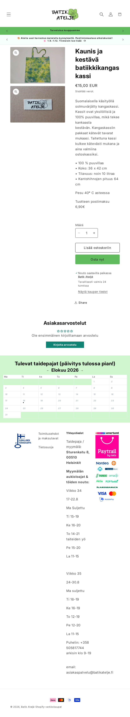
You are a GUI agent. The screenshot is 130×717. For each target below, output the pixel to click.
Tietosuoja (46, 447)
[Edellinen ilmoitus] (6, 30)
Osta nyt (97, 259)
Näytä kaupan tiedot (93, 291)
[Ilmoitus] (123, 30)
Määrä (79, 225)
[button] (8, 14)
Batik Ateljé (28, 706)
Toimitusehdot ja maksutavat (48, 436)
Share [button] (82, 302)
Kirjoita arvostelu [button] (64, 344)
